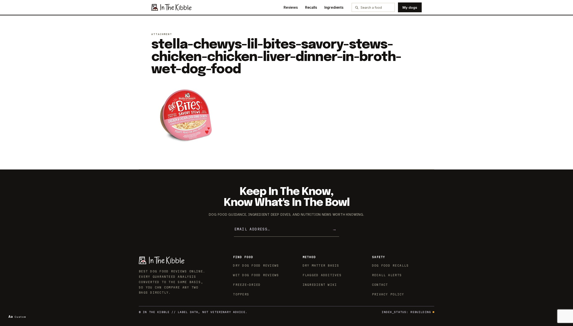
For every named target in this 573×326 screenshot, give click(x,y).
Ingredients (334, 7)
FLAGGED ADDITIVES (322, 275)
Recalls (311, 7)
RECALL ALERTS (387, 275)
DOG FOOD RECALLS (390, 265)
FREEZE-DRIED (247, 284)
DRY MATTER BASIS (321, 265)
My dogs (409, 7)
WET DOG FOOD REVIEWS (256, 275)
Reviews (291, 7)
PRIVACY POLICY (388, 294)
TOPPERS (241, 294)
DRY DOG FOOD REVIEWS (256, 265)
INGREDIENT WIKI (320, 284)
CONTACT (380, 284)
